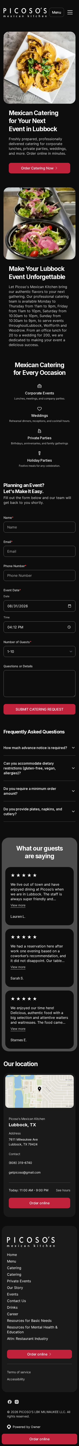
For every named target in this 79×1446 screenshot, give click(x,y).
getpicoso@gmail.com (25, 1176)
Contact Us (16, 1304)
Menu (56, 12)
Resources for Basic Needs (29, 1323)
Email (14, 542)
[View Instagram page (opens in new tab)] (16, 1405)
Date (6, 596)
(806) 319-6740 (20, 1167)
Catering (14, 1271)
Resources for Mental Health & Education (32, 1332)
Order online (38, 1206)
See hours (60, 1193)
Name (14, 517)
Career (12, 1317)
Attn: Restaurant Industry (27, 1341)
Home (12, 1257)
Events (12, 1297)
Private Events (19, 1284)
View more (18, 908)
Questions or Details (18, 666)
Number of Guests (23, 642)
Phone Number (21, 566)
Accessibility (16, 1382)
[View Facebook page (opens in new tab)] (9, 1405)
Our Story (15, 1290)
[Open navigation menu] (70, 12)
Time (7, 617)
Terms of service (19, 1375)
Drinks (12, 1310)
